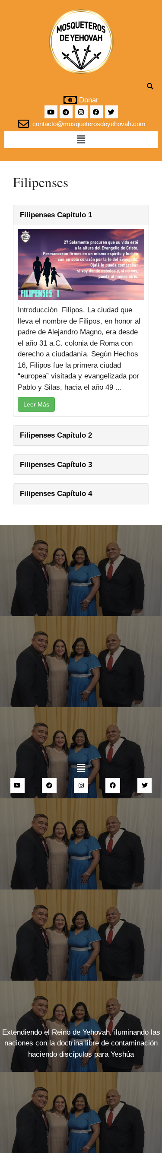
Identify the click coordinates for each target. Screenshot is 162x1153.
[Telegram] (66, 111)
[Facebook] (96, 111)
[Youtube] (50, 111)
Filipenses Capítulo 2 (56, 435)
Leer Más (36, 404)
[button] (81, 139)
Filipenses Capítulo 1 (56, 215)
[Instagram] (81, 111)
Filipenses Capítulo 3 (56, 465)
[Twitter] (111, 111)
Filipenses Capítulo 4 (56, 493)
